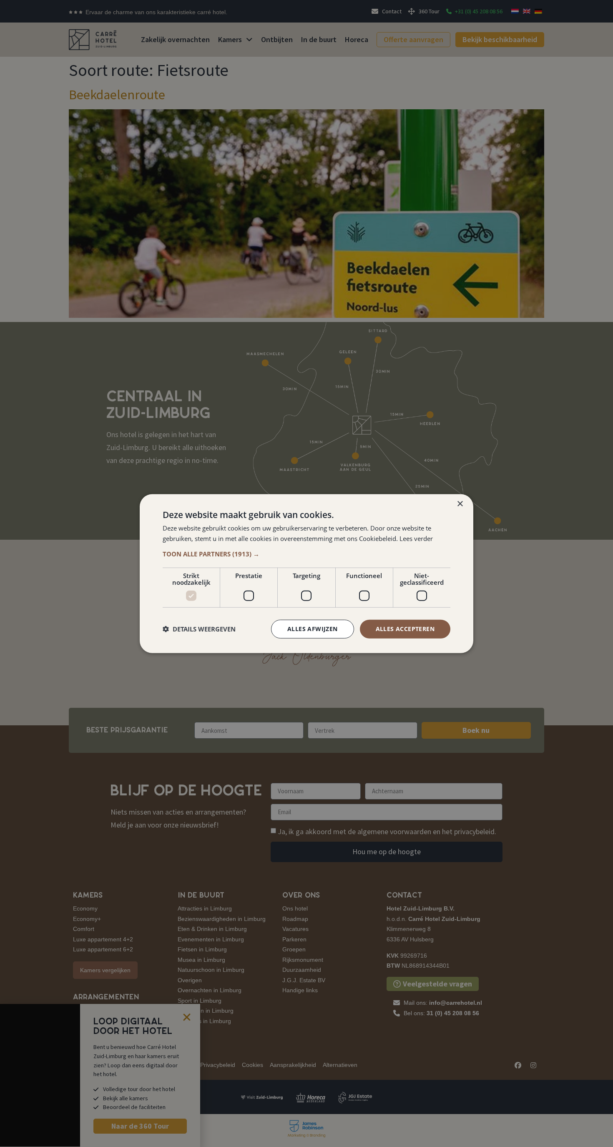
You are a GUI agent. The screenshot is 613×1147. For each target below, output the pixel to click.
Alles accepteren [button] (405, 629)
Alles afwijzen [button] (312, 629)
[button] (306, 554)
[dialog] (306, 573)
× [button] (460, 504)
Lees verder (416, 538)
